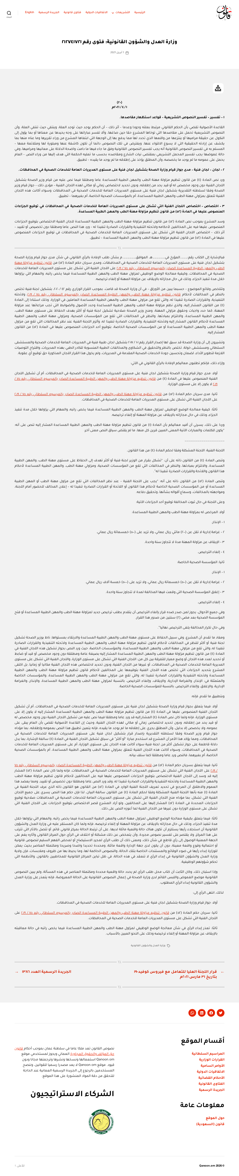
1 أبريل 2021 (117, 52)
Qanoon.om (207, 1166)
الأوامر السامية (212, 1066)
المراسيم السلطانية (208, 1054)
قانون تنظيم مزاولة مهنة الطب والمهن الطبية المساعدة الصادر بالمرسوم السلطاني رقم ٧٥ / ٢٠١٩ (104, 295)
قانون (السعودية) (210, 1124)
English (29, 12)
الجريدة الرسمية (48, 12)
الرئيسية (139, 12)
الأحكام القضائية (211, 1078)
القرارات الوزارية (211, 1060)
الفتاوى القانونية (211, 1084)
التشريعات (122, 12)
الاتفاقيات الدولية (97, 12)
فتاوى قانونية (72, 12)
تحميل (218, 88)
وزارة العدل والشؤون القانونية (148, 945)
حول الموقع (215, 1118)
